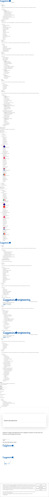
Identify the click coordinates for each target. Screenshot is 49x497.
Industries (7, 468)
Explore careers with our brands (6, 330)
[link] (7, 2)
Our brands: (4, 460)
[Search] (0, 3)
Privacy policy (5, 451)
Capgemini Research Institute (6, 259)
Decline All (41, 489)
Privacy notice (7, 478)
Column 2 (5, 475)
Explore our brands (4, 295)
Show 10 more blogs (5, 444)
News (3, 80)
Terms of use (5, 449)
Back (5, 61)
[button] (4, 185)
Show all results (2, 397)
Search (1, 382)
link (2, 53)
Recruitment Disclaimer (8, 479)
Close (1, 386)
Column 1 (5, 466)
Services (4, 41)
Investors (5, 448)
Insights (4, 5)
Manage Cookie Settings (13, 485)
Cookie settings (6, 453)
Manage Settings (41, 487)
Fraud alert (5, 455)
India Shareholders (8, 481)
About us (4, 91)
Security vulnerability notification (8, 452)
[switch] (8, 129)
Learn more (3, 24)
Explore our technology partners (6, 297)
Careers (4, 53)
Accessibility (5, 450)
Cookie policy (5, 454)
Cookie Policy (6, 494)
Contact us (7, 473)
